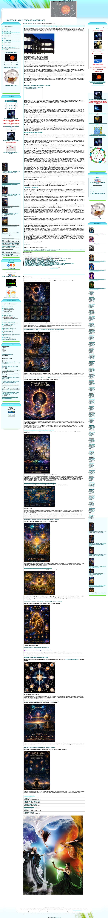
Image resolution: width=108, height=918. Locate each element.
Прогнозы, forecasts (7, 331)
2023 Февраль (92, 474)
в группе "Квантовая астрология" (72, 659)
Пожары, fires (5, 310)
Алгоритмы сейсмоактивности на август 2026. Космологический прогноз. (10, 214)
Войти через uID (11, 262)
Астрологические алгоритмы (9, 339)
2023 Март (91, 476)
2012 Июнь (91, 323)
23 (12, 107)
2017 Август (91, 396)
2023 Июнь (91, 479)
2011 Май (91, 307)
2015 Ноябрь (91, 371)
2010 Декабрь (92, 301)
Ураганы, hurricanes (7, 315)
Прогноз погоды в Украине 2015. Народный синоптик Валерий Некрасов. (11, 371)
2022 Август (91, 467)
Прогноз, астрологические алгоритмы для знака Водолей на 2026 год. (97, 243)
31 (14, 108)
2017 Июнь (91, 394)
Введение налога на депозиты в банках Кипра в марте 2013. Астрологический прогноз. (44, 257)
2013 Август (91, 339)
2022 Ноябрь (91, 471)
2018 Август (91, 410)
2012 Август (91, 325)
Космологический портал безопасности (25, 20)
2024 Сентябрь (92, 493)
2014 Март (91, 348)
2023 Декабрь (92, 486)
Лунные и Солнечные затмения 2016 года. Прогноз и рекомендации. (10, 385)
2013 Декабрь (92, 344)
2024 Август (91, 492)
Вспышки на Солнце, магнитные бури (10, 334)
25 (16, 107)
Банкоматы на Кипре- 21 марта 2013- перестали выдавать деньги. (39, 259)
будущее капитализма (69, 249)
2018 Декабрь (92, 415)
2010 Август (91, 297)
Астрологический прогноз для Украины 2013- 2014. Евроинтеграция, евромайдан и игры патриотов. (11, 362)
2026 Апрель (91, 515)
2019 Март (91, 419)
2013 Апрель (91, 335)
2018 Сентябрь (92, 412)
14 (9, 105)
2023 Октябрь (92, 484)
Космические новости (7, 335)
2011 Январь (91, 303)
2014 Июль (91, 352)
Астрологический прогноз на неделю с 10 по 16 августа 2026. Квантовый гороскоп (11, 195)
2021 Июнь (91, 451)
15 (11, 105)
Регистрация (65, 1)
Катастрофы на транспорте (8, 328)
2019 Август (91, 425)
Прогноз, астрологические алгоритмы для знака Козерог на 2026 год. (97, 252)
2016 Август (91, 382)
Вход (70, 1)
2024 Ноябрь (91, 496)
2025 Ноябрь (91, 509)
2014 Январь (91, 345)
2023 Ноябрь (91, 485)
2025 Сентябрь (92, 506)
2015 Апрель (91, 363)
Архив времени (6, 337)
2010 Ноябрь (91, 300)
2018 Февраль (92, 403)
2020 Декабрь (92, 444)
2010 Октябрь (92, 299)
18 (16, 105)
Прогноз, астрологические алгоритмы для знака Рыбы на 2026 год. (97, 234)
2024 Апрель (91, 489)
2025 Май (91, 502)
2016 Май (91, 378)
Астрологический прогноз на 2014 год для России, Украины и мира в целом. (10, 382)
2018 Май (91, 407)
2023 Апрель (91, 477)
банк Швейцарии (47, 250)
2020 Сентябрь (92, 440)
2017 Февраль (92, 389)
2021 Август (91, 453)
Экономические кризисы (8, 317)
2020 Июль (91, 438)
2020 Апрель (91, 434)
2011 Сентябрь (92, 312)
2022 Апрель (91, 463)
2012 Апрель (91, 320)
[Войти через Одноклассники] (14, 265)
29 (11, 108)
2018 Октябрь (92, 413)
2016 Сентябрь (92, 383)
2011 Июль (91, 310)
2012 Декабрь (92, 330)
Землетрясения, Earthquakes (9, 303)
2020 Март (91, 433)
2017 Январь (91, 388)
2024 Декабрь (92, 497)
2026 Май (91, 516)
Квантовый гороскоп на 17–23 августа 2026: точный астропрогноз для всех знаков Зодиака (11, 184)
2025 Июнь (91, 503)
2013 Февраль (92, 332)
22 (11, 107)
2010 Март (91, 291)
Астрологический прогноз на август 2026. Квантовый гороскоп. (10, 233)
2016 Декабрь (92, 387)
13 (7, 105)
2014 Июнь (91, 351)
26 (5, 108)
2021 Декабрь (92, 458)
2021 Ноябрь (91, 457)
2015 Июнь (91, 365)
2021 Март (91, 447)
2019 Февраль (92, 418)
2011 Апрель (91, 306)
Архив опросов (10, 354)
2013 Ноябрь (91, 343)
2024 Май (91, 490)
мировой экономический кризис (39, 250)
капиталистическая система (28, 250)
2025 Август (91, 505)
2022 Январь (91, 459)
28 (9, 108)
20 (7, 107)
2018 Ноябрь (91, 414)
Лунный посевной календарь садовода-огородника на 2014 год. (10, 398)
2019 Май (91, 421)
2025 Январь (91, 498)
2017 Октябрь (92, 399)
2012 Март (91, 319)
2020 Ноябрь (91, 442)
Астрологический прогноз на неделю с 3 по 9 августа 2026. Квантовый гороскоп (10, 226)
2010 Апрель (91, 292)
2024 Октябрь (92, 495)
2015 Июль (91, 367)
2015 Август (91, 368)
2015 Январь (91, 359)
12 (5, 105)
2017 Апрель (91, 391)
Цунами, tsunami (6, 319)
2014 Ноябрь (91, 357)
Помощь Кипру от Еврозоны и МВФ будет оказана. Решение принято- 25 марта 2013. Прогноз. (45, 264)
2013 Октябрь (92, 342)
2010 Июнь (91, 294)
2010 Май (91, 293)
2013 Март (91, 333)
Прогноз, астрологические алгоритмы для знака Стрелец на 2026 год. (97, 261)
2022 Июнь (91, 465)
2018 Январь (91, 402)
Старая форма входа (11, 268)
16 (12, 105)
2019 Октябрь (92, 427)
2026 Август (91, 519)
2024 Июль (91, 491)
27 (7, 108)
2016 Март (91, 376)
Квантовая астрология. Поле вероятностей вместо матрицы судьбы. (10, 207)
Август (31, 23)
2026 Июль (91, 518)
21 (9, 107)
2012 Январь (91, 317)
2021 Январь (91, 445)
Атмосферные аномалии (8, 322)
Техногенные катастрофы (8, 324)
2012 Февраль (92, 318)
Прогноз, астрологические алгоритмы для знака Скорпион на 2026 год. (97, 271)
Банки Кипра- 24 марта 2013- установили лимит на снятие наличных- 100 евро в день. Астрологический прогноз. (49, 263)
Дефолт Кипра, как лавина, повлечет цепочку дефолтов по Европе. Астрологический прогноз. (45, 260)
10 (14, 104)
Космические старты (7, 329)
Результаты (4, 354)
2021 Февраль (92, 446)
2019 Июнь (91, 422)
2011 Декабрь (92, 316)
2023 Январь (91, 473)
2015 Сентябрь (92, 369)
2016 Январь (91, 374)
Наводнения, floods (7, 308)
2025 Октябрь (92, 508)
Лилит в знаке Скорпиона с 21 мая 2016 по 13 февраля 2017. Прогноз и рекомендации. (11, 389)
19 (5, 107)
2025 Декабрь (92, 510)
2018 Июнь (91, 408)
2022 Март (91, 461)
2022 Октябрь (92, 470)
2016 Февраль (92, 375)
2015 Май (91, 364)
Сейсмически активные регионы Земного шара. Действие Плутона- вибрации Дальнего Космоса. (10, 393)
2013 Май (91, 336)
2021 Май (91, 450)
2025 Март (91, 499)
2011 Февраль (92, 304)
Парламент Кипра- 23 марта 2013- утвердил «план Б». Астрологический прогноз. (42, 262)
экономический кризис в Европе (60, 249)
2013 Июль (91, 338)
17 (14, 105)
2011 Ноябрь (91, 314)
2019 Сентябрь (92, 426)
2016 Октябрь (92, 384)
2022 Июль (91, 466)
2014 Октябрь (92, 356)
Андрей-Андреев (49, 249)
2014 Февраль (92, 346)
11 (16, 104)
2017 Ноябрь (91, 400)
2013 (28, 23)
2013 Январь (91, 331)
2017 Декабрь (92, 401)
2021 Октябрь (92, 455)
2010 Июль (91, 295)
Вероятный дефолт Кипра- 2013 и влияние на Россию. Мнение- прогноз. (40, 261)
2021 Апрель (91, 448)
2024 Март (91, 487)
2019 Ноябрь (91, 428)
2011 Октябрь (92, 313)
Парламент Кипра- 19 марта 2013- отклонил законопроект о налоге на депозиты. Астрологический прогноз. (48, 258)
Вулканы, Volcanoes (7, 306)
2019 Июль (91, 423)
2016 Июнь (91, 380)
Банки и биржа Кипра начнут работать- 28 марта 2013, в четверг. (38, 265)
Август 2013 (11, 99)
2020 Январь (91, 431)
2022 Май (91, 464)
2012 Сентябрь (92, 326)
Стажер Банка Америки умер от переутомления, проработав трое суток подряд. (42, 256)
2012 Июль (91, 324)
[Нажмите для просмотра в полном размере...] (37, 321)
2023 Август (91, 482)
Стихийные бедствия (7, 332)
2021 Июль (91, 452)
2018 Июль (91, 409)
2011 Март (91, 305)
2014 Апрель (91, 349)
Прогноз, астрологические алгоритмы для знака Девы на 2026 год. (97, 289)
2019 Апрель (91, 420)
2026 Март (91, 514)
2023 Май (91, 478)
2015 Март (91, 362)
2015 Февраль (92, 361)
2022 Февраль (92, 460)
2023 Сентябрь (92, 483)
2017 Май (91, 393)
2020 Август (91, 439)
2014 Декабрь (92, 358)
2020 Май (91, 435)
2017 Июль (91, 395)
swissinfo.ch (27, 244)
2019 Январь (91, 416)
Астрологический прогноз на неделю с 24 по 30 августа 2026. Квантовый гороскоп (11, 172)
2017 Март (91, 390)
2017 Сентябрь (92, 397)
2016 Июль (91, 381)
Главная (25, 23)
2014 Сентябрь (92, 355)
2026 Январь (91, 511)
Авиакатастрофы (6, 326)
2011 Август (91, 311)
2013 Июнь (91, 337)
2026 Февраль (92, 512)
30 (12, 108)
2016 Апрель (91, 377)
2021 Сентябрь (92, 454)
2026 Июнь (91, 517)
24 (14, 107)
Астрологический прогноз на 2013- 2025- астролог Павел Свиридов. (10, 374)
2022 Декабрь (92, 472)
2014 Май (91, 350)
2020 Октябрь (92, 441)
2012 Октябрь (92, 327)
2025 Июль (91, 504)
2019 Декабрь (92, 429)
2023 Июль (91, 480)
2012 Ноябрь (91, 329)
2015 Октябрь (92, 370)
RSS (72, 1)
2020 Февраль (92, 432)
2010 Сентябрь (92, 298)
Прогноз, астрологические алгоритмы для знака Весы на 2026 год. (97, 280)
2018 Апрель (91, 406)
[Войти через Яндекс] (11, 265)
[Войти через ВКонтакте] (8, 265)
